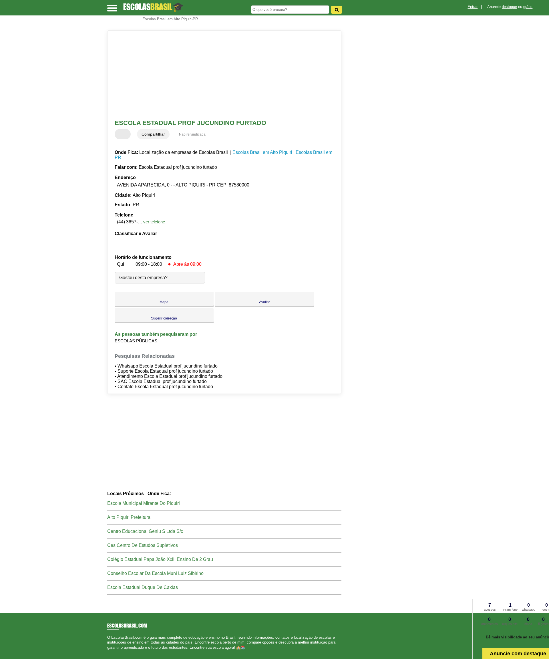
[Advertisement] (222, 75)
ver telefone (154, 221)
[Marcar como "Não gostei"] (127, 134)
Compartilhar (153, 134)
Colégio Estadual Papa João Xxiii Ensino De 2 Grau (160, 559)
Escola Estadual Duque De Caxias (142, 587)
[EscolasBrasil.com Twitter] (111, 652)
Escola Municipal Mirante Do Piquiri (143, 503)
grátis (527, 7)
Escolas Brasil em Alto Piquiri (262, 152)
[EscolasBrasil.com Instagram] (113, 652)
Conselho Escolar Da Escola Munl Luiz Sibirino (155, 573)
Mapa (164, 302)
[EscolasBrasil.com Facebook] (108, 652)
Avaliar (264, 302)
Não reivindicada (192, 134)
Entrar (473, 7)
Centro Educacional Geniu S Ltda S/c (145, 531)
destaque (509, 7)
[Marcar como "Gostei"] (120, 134)
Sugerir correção (164, 318)
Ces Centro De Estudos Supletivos (142, 545)
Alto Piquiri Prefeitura (128, 517)
